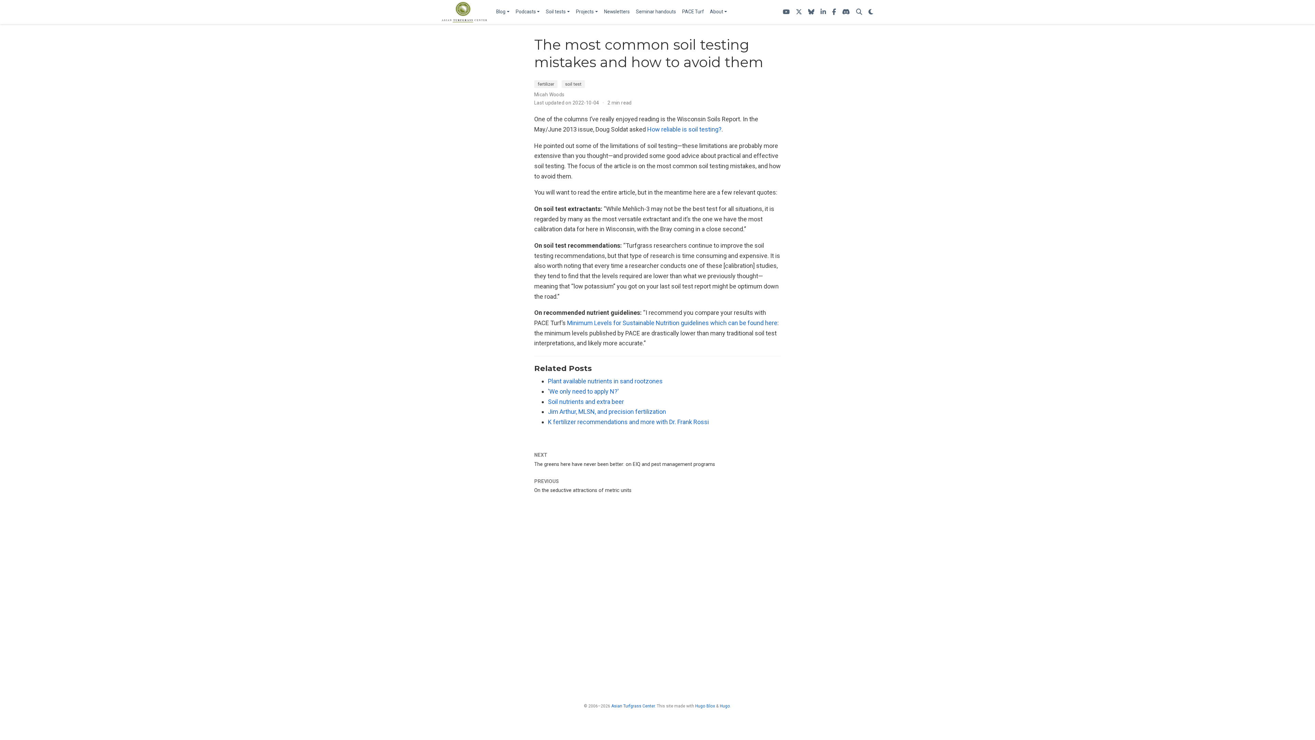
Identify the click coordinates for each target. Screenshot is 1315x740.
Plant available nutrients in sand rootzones (605, 381)
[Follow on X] (799, 12)
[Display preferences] (870, 12)
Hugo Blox (705, 706)
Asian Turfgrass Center (633, 706)
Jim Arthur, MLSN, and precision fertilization (607, 411)
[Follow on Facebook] (834, 12)
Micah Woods (549, 94)
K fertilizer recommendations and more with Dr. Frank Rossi (628, 422)
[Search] (859, 12)
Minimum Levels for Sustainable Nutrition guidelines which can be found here (672, 322)
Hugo (725, 706)
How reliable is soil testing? (684, 129)
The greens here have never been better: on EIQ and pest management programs (624, 464)
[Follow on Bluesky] (811, 12)
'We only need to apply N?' (583, 391)
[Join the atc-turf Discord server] (846, 12)
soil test (573, 84)
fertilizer (546, 84)
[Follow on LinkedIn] (823, 12)
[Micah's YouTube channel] (786, 12)
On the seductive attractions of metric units (582, 490)
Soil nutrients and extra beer (586, 401)
